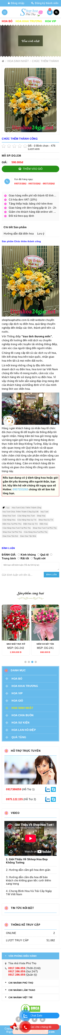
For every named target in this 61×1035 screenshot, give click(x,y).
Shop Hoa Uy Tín (46, 520)
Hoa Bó (7, 21)
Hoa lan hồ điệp (24, 730)
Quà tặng (19, 737)
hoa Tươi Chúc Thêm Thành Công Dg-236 (20, 512)
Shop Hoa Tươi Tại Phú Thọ (45, 528)
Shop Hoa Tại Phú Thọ (12, 532)
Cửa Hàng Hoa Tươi (26, 516)
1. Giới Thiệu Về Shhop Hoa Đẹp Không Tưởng (27, 861)
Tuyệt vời (40, 558)
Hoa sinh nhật (18, 61)
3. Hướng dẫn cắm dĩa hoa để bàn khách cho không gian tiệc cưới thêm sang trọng (28, 880)
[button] (25, 662)
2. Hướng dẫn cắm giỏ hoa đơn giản (28, 870)
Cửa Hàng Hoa (9, 520)
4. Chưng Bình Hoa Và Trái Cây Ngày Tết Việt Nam (29, 893)
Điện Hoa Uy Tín (30, 524)
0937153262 (20, 183)
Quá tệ (44, 554)
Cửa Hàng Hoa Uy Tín (26, 520)
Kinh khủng (28, 554)
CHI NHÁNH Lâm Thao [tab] (21, 990)
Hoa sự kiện (20, 722)
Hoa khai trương (29, 21)
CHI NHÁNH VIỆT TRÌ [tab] (20, 997)
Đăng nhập (17, 3)
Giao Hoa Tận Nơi (10, 536)
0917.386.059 (16, 968)
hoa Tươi (44, 512)
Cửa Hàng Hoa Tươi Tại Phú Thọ (17, 528)
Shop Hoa (41, 516)
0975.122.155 (14, 799)
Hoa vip (50, 21)
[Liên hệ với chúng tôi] (47, 789)
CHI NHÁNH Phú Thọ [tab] (20, 982)
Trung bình (9, 558)
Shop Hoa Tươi (9, 516)
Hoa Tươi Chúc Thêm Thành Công (26, 508)
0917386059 (13, 789)
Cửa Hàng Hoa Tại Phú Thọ (35, 532)
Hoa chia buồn (23, 715)
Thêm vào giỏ (32, 168)
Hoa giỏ (17, 700)
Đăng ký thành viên (46, 3)
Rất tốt (24, 558)
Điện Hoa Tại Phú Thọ (12, 524)
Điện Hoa (43, 524)
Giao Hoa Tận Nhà (28, 536)
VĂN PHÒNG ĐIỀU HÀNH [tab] (22, 956)
